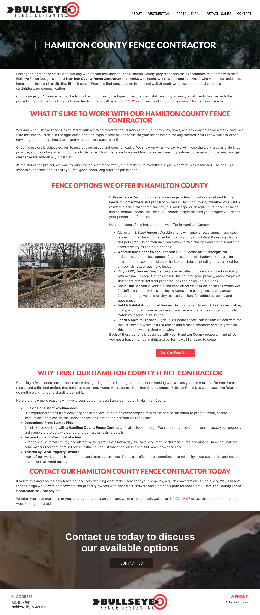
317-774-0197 (128, 101)
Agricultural (188, 13)
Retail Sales (219, 13)
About (137, 13)
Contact (244, 13)
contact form (189, 101)
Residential (159, 13)
